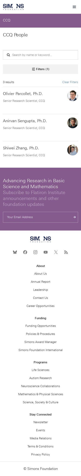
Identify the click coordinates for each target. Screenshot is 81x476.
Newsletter (40, 422)
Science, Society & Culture (40, 402)
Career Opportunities (40, 306)
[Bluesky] (15, 252)
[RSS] (66, 252)
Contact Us (40, 298)
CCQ (6, 20)
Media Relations (41, 438)
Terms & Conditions (40, 446)
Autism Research (40, 378)
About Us (40, 273)
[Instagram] (35, 252)
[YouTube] (46, 252)
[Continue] (74, 217)
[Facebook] (25, 252)
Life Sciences (40, 370)
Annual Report (40, 282)
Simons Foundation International (40, 350)
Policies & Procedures (40, 334)
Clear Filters (70, 82)
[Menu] (74, 7)
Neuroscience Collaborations (40, 386)
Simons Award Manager (40, 342)
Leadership (40, 290)
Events (40, 430)
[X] (56, 252)
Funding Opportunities (40, 326)
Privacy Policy (40, 454)
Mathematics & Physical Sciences (40, 394)
